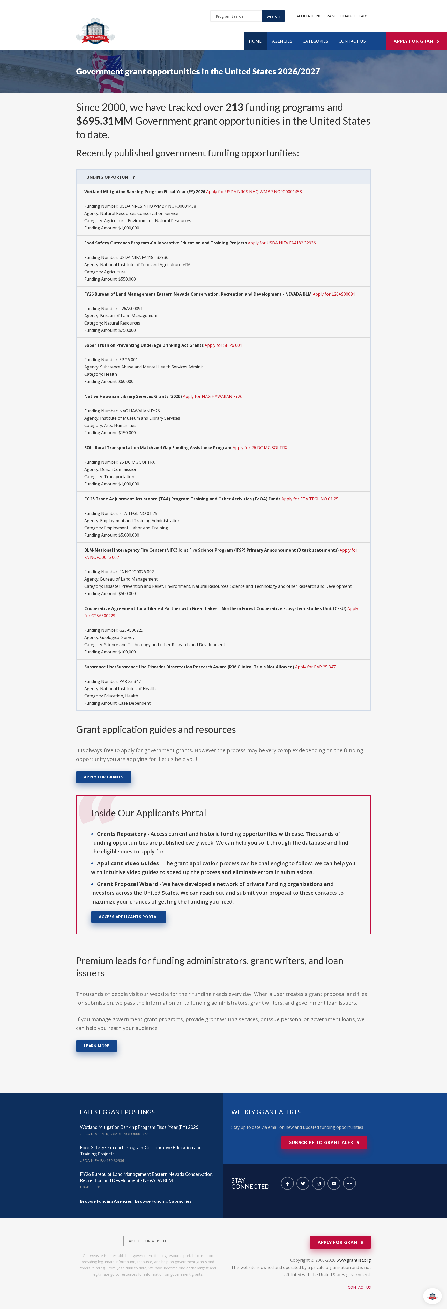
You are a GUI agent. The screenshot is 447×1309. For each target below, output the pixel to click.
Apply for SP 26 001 (223, 345)
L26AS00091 (131, 308)
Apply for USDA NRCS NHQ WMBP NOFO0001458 (254, 191)
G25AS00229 (131, 630)
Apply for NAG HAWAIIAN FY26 (212, 396)
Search (273, 15)
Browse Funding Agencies (106, 1201)
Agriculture (115, 272)
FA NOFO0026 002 (136, 572)
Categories (315, 41)
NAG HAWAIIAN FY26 (139, 411)
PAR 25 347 (130, 681)
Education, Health (121, 696)
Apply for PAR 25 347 (315, 667)
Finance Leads (354, 16)
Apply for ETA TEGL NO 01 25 (309, 499)
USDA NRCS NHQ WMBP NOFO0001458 (157, 206)
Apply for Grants (416, 41)
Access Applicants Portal (129, 917)
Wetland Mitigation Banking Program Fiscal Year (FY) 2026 (139, 1127)
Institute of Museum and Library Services (140, 418)
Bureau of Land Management (129, 316)
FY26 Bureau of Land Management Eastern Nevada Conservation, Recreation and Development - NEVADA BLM (146, 1177)
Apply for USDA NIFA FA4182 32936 (282, 243)
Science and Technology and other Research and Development (164, 645)
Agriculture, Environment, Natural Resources (147, 220)
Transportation (119, 476)
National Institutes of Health (128, 688)
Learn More (96, 1046)
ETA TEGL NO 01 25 (138, 513)
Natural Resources (122, 323)
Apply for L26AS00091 (334, 294)
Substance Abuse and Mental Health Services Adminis (152, 367)
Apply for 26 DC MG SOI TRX (260, 447)
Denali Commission (118, 469)
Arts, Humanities (120, 425)
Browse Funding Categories (163, 1201)
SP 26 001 (128, 360)
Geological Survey (117, 637)
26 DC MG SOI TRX (137, 462)
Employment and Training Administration (140, 520)
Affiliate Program (315, 16)
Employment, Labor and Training (136, 528)
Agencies (282, 41)
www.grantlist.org (354, 1260)
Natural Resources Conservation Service (139, 213)
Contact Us (352, 41)
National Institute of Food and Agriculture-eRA (145, 264)
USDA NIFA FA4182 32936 (143, 257)
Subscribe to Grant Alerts (324, 1142)
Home (255, 41)
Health (110, 374)
